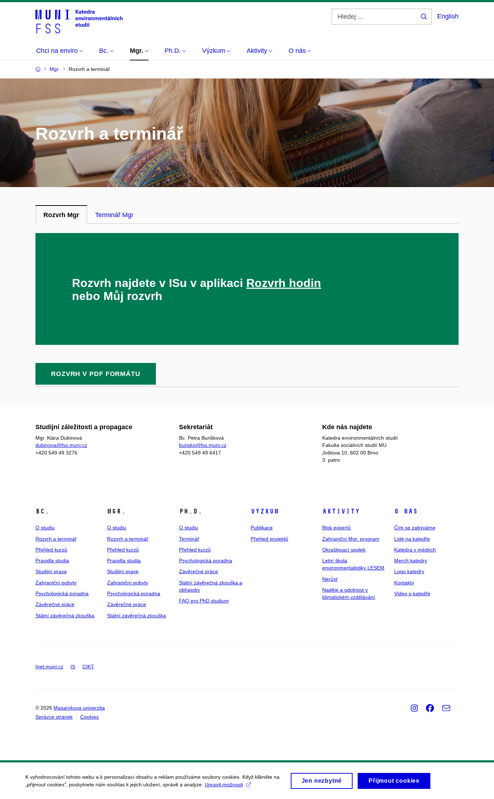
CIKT (88, 666)
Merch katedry (410, 560)
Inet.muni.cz (49, 666)
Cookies (89, 717)
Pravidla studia (52, 560)
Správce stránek (54, 717)
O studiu (45, 527)
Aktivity (341, 511)
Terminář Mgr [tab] (114, 215)
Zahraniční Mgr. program (350, 539)
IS (73, 666)
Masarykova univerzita (79, 708)
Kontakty (404, 582)
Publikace (262, 527)
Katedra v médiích (415, 550)
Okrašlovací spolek (344, 550)
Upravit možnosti (224, 784)
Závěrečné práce (54, 604)
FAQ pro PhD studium (204, 601)
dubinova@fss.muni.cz (61, 445)
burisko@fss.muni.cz (202, 445)
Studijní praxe (51, 571)
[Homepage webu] (79, 21)
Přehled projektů (269, 539)
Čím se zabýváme (414, 527)
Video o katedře (412, 593)
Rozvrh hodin (283, 282)
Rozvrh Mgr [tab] (61, 215)
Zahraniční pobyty (56, 582)
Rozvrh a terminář (56, 539)
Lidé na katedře (412, 539)
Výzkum (265, 511)
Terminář (189, 539)
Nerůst (329, 579)
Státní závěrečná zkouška (64, 615)
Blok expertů (336, 527)
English (448, 16)
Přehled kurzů (51, 550)
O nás (406, 511)
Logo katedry (409, 571)
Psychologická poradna (62, 593)
